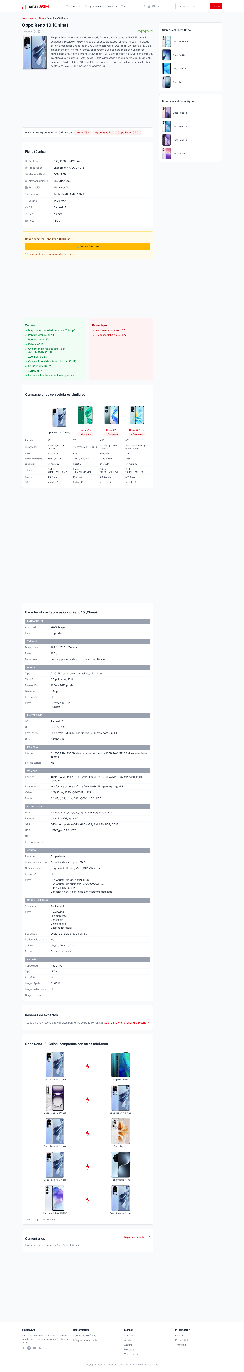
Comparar (86, 434)
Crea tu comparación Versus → (40, 1219)
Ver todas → (131, 1354)
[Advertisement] (87, 288)
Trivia (124, 6)
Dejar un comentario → (137, 1237)
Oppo (41, 18)
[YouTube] (153, 6)
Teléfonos (72, 6)
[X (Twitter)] (144, 6)
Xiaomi (128, 1344)
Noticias (112, 6)
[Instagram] (149, 6)
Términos (180, 1344)
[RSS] (158, 6)
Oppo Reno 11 (103, 132)
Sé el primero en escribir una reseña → (126, 1022)
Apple (127, 1340)
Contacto (180, 1335)
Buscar (216, 6)
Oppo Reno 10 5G (128, 132)
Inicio (24, 18)
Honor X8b (82, 132)
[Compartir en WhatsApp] (39, 31)
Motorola (129, 1349)
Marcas (33, 18)
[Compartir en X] (35, 31)
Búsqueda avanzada (85, 1340)
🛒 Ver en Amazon (88, 246)
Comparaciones (94, 6)
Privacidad (181, 1340)
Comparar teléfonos (84, 1335)
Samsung (129, 1335)
